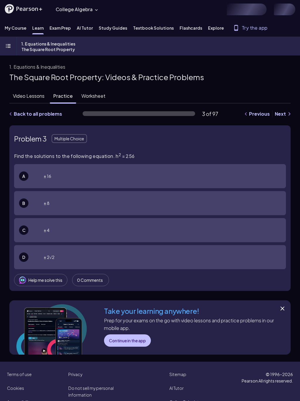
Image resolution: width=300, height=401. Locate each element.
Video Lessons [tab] (29, 96)
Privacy (75, 374)
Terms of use (19, 374)
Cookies (15, 388)
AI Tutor (176, 388)
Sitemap (177, 374)
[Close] (282, 308)
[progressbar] (139, 113)
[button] (23, 9)
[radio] (150, 176)
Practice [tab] (63, 96)
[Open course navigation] (8, 46)
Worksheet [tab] (93, 96)
